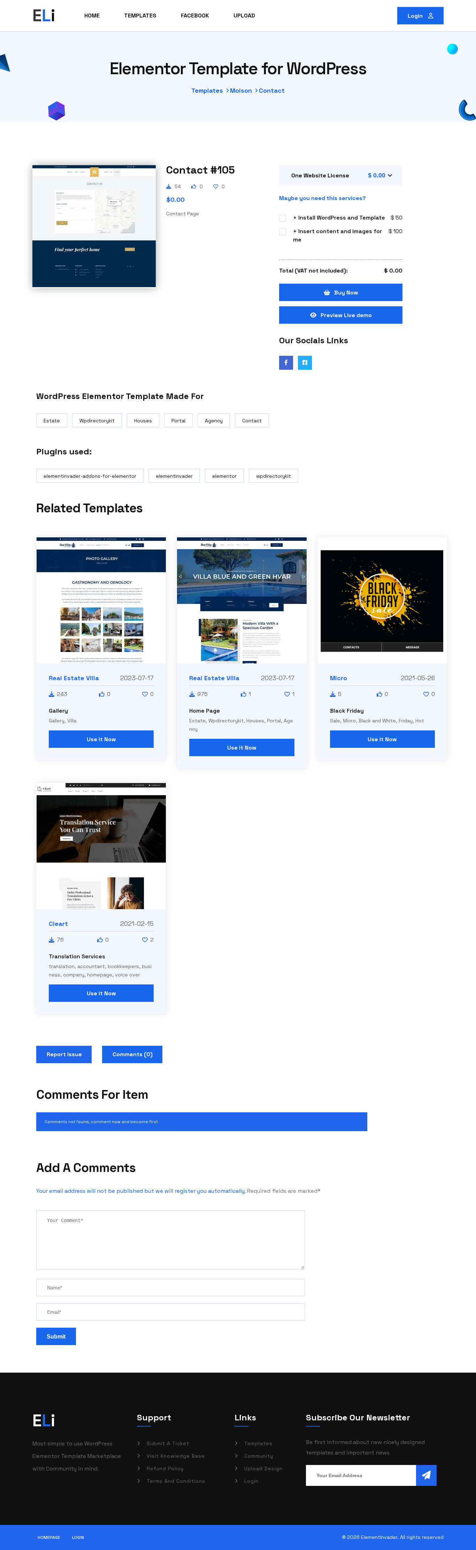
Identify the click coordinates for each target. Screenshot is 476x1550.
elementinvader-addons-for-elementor (90, 476)
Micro (338, 678)
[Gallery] (101, 600)
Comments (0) (133, 1054)
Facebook (195, 15)
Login (416, 16)
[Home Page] (241, 600)
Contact (252, 420)
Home (92, 15)
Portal (178, 420)
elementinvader (174, 476)
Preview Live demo (346, 315)
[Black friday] (382, 600)
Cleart (58, 924)
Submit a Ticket (168, 1443)
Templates (140, 15)
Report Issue (64, 1054)
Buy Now (346, 292)
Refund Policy (165, 1468)
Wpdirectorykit (97, 420)
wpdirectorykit (273, 476)
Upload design (263, 1468)
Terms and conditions (176, 1481)
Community (258, 1456)
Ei (43, 1420)
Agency (214, 420)
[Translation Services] (101, 846)
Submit (56, 1337)
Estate (52, 420)
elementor (224, 476)
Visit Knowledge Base (176, 1456)
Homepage (49, 1537)
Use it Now (101, 739)
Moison (241, 90)
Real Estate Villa (74, 678)
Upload (244, 15)
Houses (143, 420)
